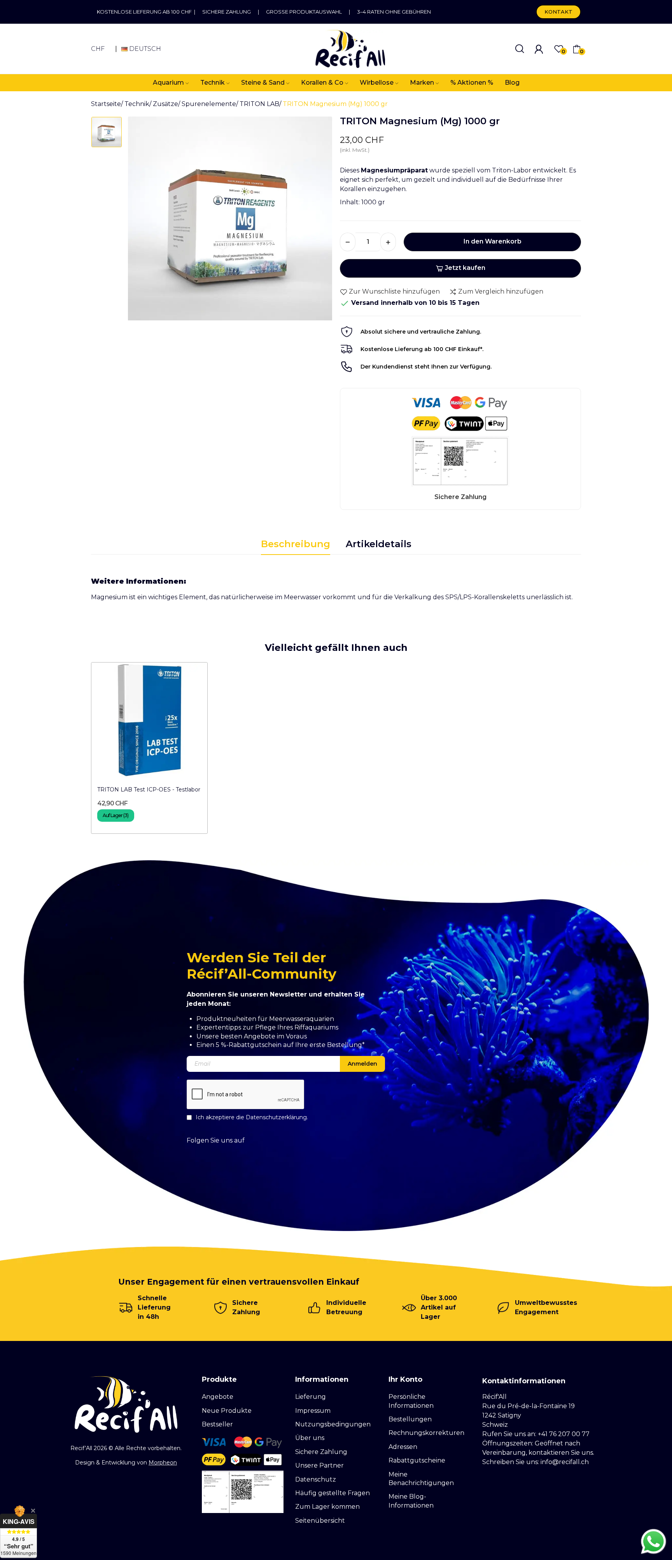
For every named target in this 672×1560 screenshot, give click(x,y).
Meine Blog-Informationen (411, 1501)
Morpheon (163, 1462)
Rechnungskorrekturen (426, 1433)
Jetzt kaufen (465, 267)
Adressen (402, 1446)
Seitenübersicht (320, 1520)
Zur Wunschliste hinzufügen (394, 291)
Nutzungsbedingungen (333, 1424)
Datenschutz (315, 1479)
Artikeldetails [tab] (378, 544)
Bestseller (217, 1424)
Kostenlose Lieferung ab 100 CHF (145, 12)
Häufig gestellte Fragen (332, 1493)
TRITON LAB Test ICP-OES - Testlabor (148, 789)
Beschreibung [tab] (295, 544)
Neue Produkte (227, 1410)
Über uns (309, 1438)
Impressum (313, 1410)
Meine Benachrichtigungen (421, 1479)
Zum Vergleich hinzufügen (500, 291)
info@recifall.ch (565, 1462)
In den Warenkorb (493, 241)
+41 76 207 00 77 (564, 1434)
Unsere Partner (319, 1465)
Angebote (217, 1396)
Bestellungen (410, 1419)
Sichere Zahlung (226, 12)
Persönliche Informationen (411, 1401)
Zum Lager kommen (327, 1506)
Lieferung (310, 1396)
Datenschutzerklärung (276, 1117)
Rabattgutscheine (416, 1460)
